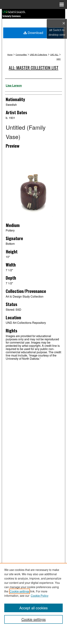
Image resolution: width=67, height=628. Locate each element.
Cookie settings (19, 591)
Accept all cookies (33, 607)
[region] (33, 595)
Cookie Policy (39, 596)
